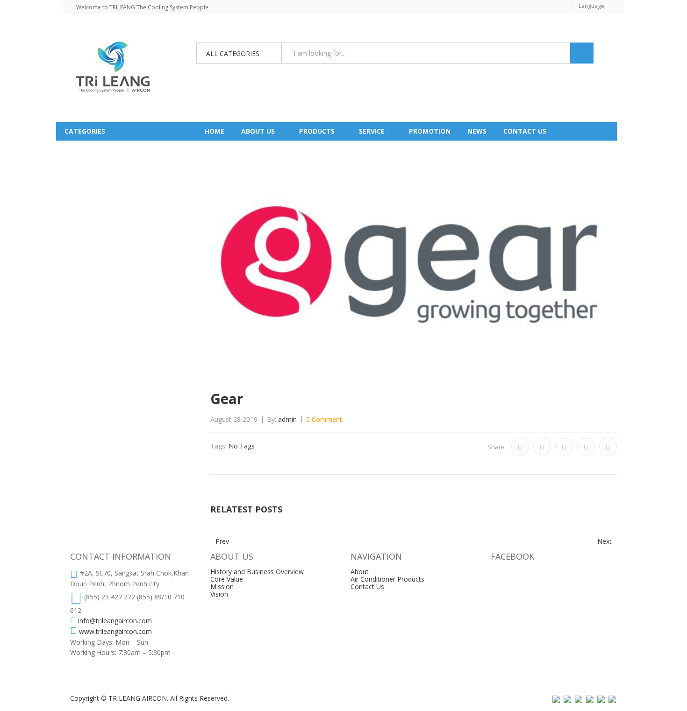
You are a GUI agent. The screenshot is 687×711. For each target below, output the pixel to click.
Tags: (218, 446)
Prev (222, 541)
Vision (219, 594)
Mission (222, 586)
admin (287, 419)
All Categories (232, 53)
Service (372, 131)
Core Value (226, 579)
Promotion (430, 131)
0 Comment (324, 419)
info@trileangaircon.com (115, 620)
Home (214, 131)
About (360, 571)
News (477, 131)
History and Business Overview (257, 571)
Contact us (524, 131)
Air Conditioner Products (387, 579)
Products (317, 131)
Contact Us (367, 586)
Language (591, 6)
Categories (84, 131)
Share (496, 447)
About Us (258, 131)
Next (604, 541)
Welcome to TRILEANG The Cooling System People (142, 7)
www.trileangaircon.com (115, 631)
